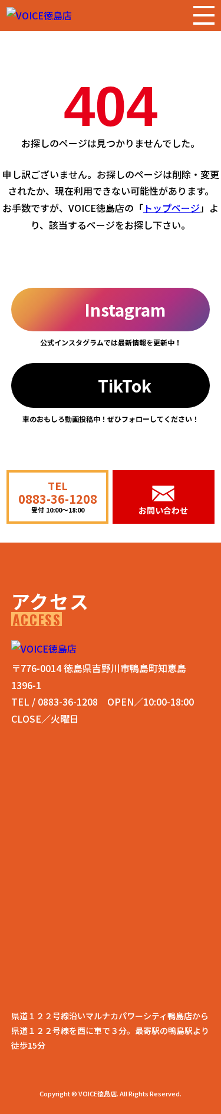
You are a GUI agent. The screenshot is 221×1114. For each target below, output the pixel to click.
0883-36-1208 (68, 701)
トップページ (171, 208)
